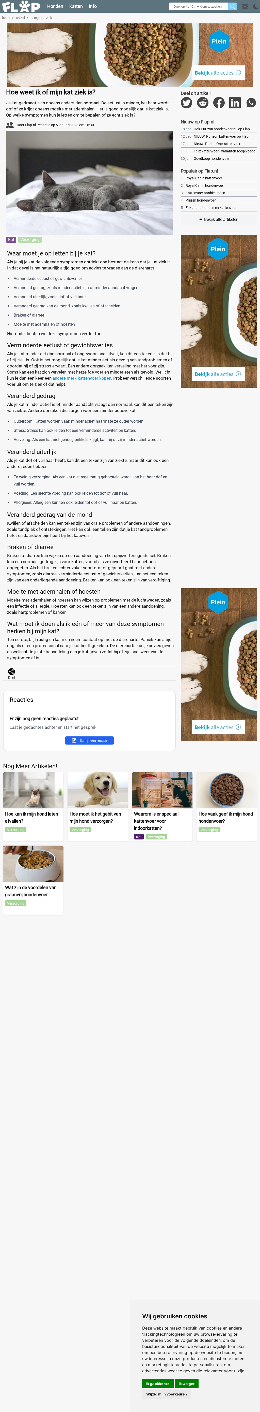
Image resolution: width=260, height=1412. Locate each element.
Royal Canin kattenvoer (201, 178)
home (6, 18)
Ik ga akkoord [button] (158, 1383)
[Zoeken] (232, 6)
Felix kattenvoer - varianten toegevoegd (218, 151)
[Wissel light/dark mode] (256, 6)
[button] (250, 6)
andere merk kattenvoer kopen (82, 378)
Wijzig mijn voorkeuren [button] (166, 1394)
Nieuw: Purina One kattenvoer (210, 144)
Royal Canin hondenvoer (202, 185)
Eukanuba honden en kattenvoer (209, 208)
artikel (20, 18)
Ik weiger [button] (186, 1383)
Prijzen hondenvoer (198, 200)
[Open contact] (245, 6)
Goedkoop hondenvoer (205, 158)
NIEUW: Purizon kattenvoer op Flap (215, 136)
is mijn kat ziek (41, 18)
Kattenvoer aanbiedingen (203, 193)
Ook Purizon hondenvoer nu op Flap (215, 129)
